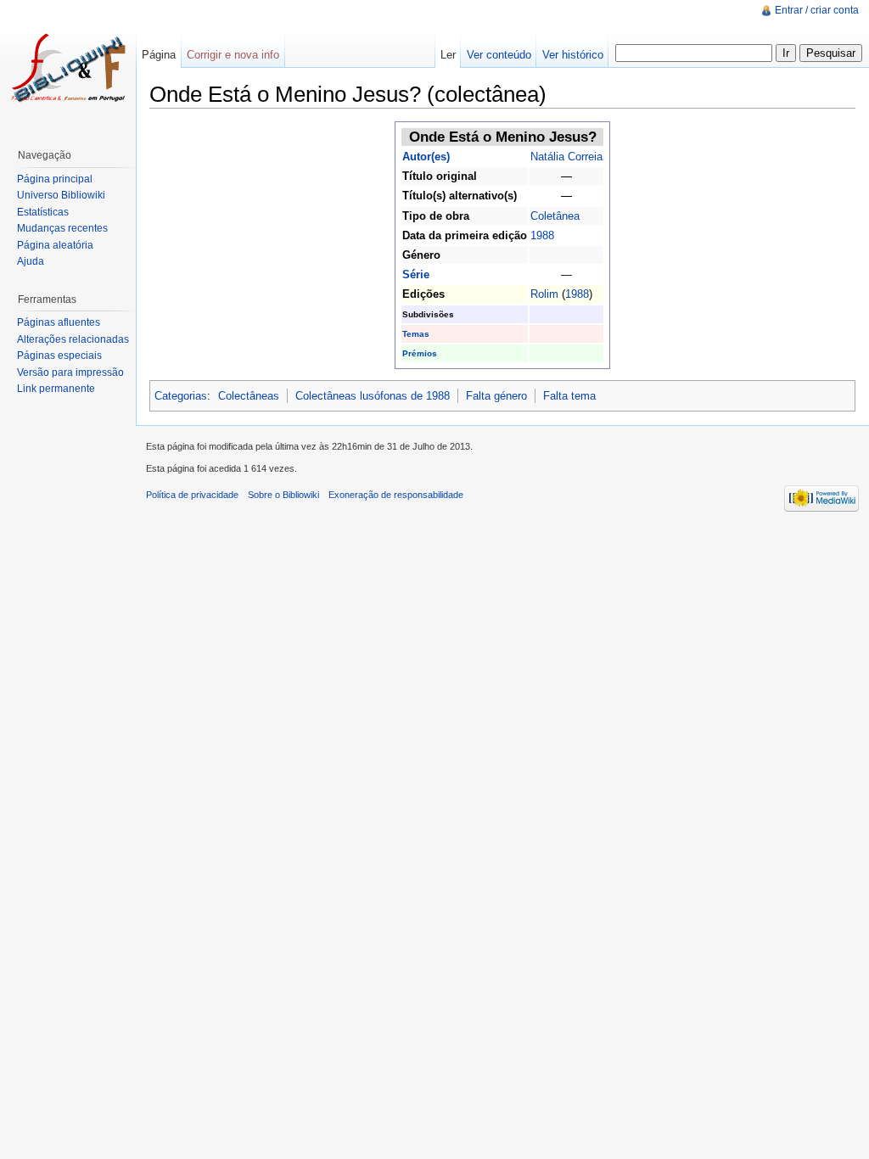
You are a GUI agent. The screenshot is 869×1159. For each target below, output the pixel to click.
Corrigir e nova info (233, 54)
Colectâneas (248, 395)
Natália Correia (566, 156)
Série (415, 274)
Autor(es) (426, 156)
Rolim (544, 294)
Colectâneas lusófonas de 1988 (372, 395)
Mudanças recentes (62, 228)
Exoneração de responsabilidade (395, 495)
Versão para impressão (70, 372)
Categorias (180, 395)
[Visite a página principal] (68, 68)
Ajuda (30, 261)
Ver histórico (572, 54)
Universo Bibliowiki (61, 195)
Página (159, 54)
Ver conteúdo (499, 54)
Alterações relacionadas (73, 339)
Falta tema (569, 395)
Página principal (55, 179)
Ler (448, 54)
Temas (415, 334)
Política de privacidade (192, 495)
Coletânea (555, 216)
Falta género (496, 395)
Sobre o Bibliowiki (283, 495)
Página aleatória (55, 245)
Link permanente (56, 389)
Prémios (419, 353)
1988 (542, 235)
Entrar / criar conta (817, 10)
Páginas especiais (59, 355)
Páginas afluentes (58, 322)
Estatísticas (43, 212)
